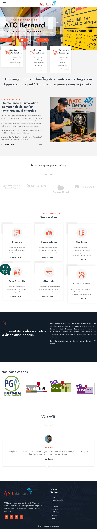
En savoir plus (14, 257)
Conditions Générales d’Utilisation (55, 509)
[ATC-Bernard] (48, 3)
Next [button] (51, 173)
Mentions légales (54, 517)
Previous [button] (46, 173)
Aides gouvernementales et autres (57, 500)
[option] (12, 188)
